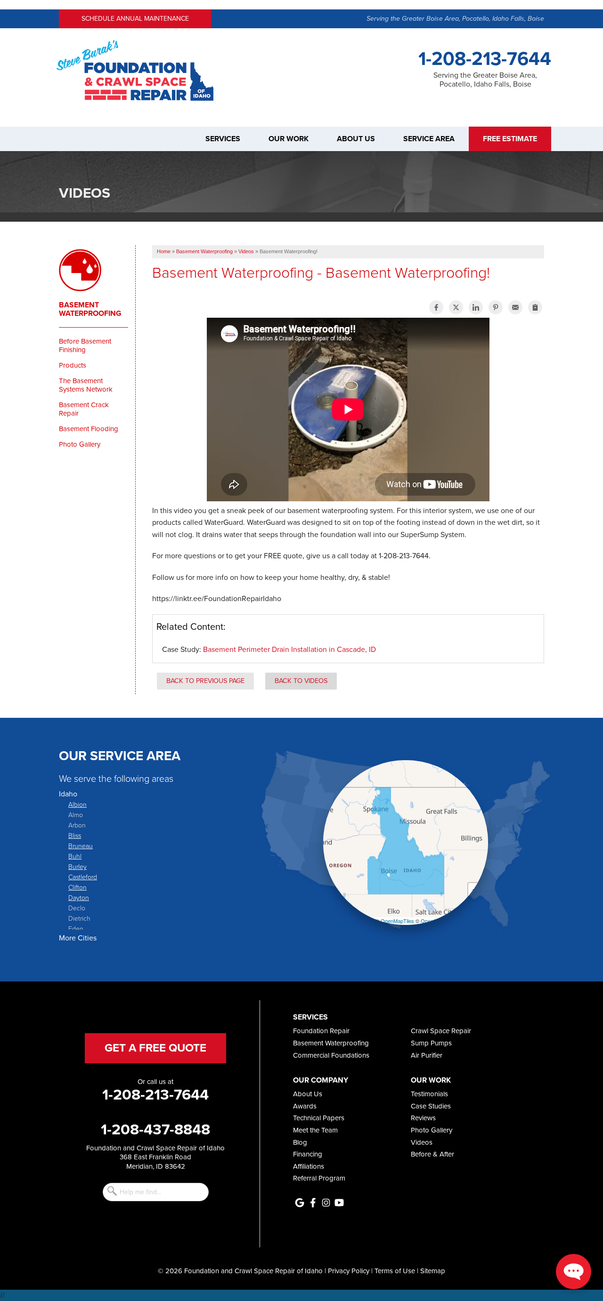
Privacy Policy (348, 1271)
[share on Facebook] (436, 307)
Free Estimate (510, 139)
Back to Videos (301, 680)
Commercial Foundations (331, 1055)
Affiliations (308, 1166)
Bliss (74, 835)
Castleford (82, 876)
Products (72, 365)
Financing (307, 1154)
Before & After (432, 1154)
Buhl (74, 855)
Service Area (429, 139)
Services (222, 139)
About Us (356, 139)
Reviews (423, 1118)
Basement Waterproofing (90, 309)
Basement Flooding (88, 429)
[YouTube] (339, 1202)
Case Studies (431, 1106)
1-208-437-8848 (155, 1129)
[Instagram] (326, 1202)
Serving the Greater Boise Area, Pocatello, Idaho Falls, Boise (455, 19)
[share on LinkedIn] (476, 307)
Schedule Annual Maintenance (135, 19)
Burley (77, 866)
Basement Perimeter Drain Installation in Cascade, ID (289, 649)
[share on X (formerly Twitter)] (456, 307)
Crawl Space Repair (441, 1031)
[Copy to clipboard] (535, 307)
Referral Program (319, 1178)
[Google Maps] (299, 1202)
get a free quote (155, 1047)
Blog (300, 1142)
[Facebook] (312, 1202)
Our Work (289, 139)
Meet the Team (315, 1130)
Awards (305, 1106)
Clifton (77, 887)
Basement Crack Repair (84, 409)
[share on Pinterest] (496, 307)
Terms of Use (395, 1271)
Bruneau (80, 845)
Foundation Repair (321, 1031)
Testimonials (429, 1094)
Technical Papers (318, 1118)
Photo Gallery (79, 444)
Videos (421, 1142)
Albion (77, 804)
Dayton (78, 897)
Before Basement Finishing (85, 345)
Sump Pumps (431, 1043)
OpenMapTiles (397, 920)
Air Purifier (426, 1055)
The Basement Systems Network (86, 385)
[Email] (515, 307)
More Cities (78, 937)
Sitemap (432, 1271)
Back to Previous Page (205, 680)
